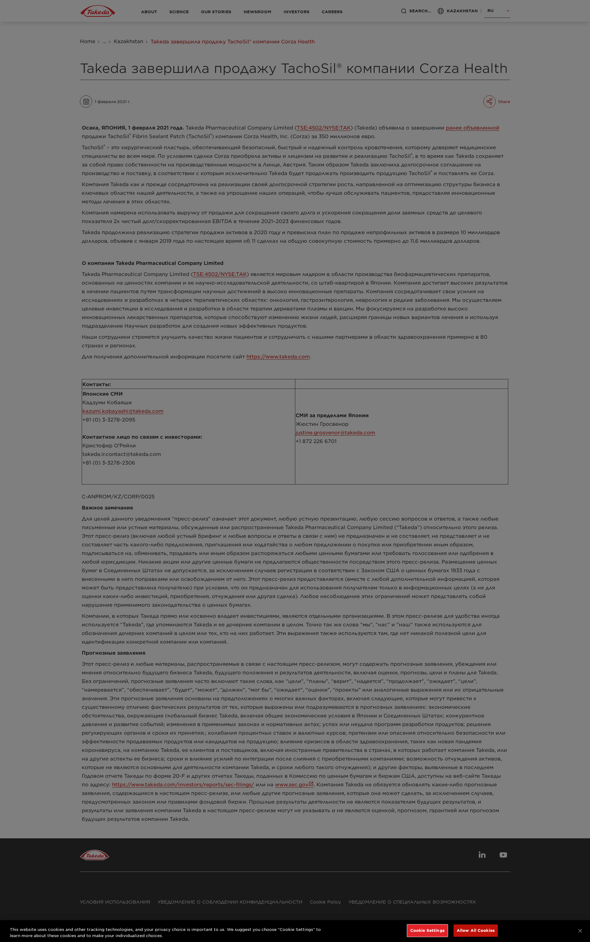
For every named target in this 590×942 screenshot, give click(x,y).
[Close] (580, 930)
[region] (295, 931)
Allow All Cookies (476, 930)
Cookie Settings (427, 930)
